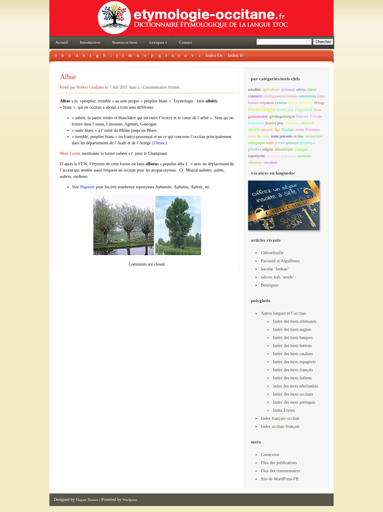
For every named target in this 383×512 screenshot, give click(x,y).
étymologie (262, 109)
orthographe (256, 143)
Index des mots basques (292, 337)
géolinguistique (282, 116)
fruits (317, 110)
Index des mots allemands (294, 321)
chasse (311, 89)
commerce (255, 96)
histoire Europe (309, 116)
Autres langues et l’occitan (283, 313)
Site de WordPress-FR (279, 479)
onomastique (314, 136)
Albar (68, 77)
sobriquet (301, 149)
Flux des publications (279, 463)
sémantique (283, 149)
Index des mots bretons (292, 345)
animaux (288, 89)
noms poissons (281, 136)
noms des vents (259, 136)
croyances (267, 103)
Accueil (61, 42)
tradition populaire (281, 156)
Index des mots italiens (292, 378)
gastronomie (258, 116)
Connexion (270, 454)
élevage (319, 103)
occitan (298, 136)
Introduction (90, 42)
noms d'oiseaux (307, 130)
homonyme (256, 123)
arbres (301, 89)
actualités (254, 89)
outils (270, 143)
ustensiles (304, 156)
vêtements (255, 162)
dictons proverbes (300, 103)
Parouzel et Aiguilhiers (280, 261)
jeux (280, 123)
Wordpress (130, 500)
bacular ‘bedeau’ (275, 269)
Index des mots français (293, 370)
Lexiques (158, 42)
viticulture (270, 162)
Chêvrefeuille (272, 253)
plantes (254, 149)
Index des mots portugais (294, 402)
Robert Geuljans (90, 87)
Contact (185, 42)
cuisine (281, 102)
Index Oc (214, 55)
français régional (295, 109)
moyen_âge (271, 130)
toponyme (256, 155)
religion (267, 149)
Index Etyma (284, 410)
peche (280, 143)
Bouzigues (269, 285)
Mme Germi (71, 153)
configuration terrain (280, 96)
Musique (288, 130)
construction (307, 96)
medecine (292, 123)
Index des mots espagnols (294, 362)
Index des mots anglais (292, 329)
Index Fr (236, 55)
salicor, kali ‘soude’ (277, 277)
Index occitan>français (280, 426)
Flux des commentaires (280, 471)
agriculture (271, 89)
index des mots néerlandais (295, 386)
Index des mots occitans (293, 394)
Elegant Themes (87, 500)
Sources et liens (124, 42)
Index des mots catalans (293, 354)
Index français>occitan (280, 418)
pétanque (292, 143)
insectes (270, 123)
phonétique (307, 143)
